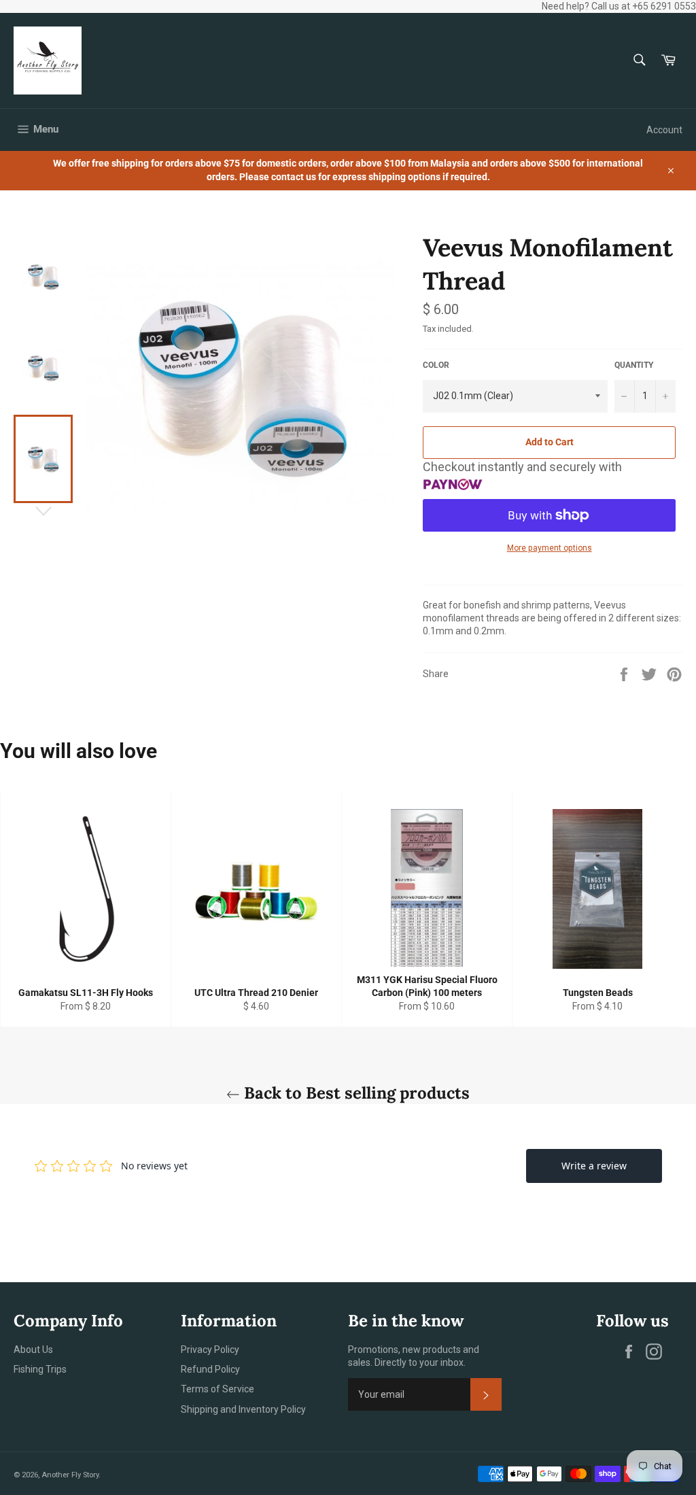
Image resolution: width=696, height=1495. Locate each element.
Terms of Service (217, 1389)
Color (436, 365)
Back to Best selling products (355, 1092)
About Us (33, 1349)
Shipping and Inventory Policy (243, 1409)
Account (664, 129)
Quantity (633, 365)
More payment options (549, 548)
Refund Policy (210, 1369)
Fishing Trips (40, 1369)
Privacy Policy (210, 1349)
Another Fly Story (70, 1475)
